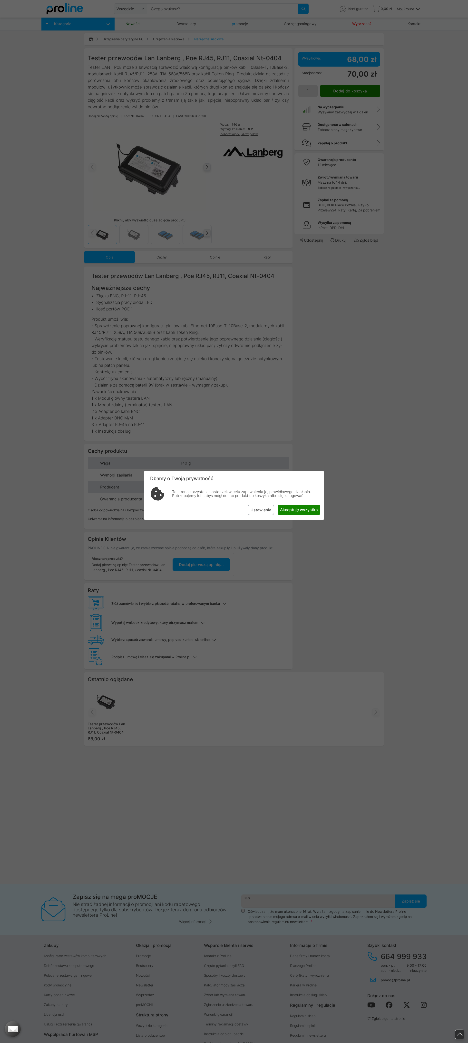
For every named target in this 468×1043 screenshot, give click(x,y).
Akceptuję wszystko (299, 509)
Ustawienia (261, 509)
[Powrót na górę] (459, 1034)
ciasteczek (218, 491)
